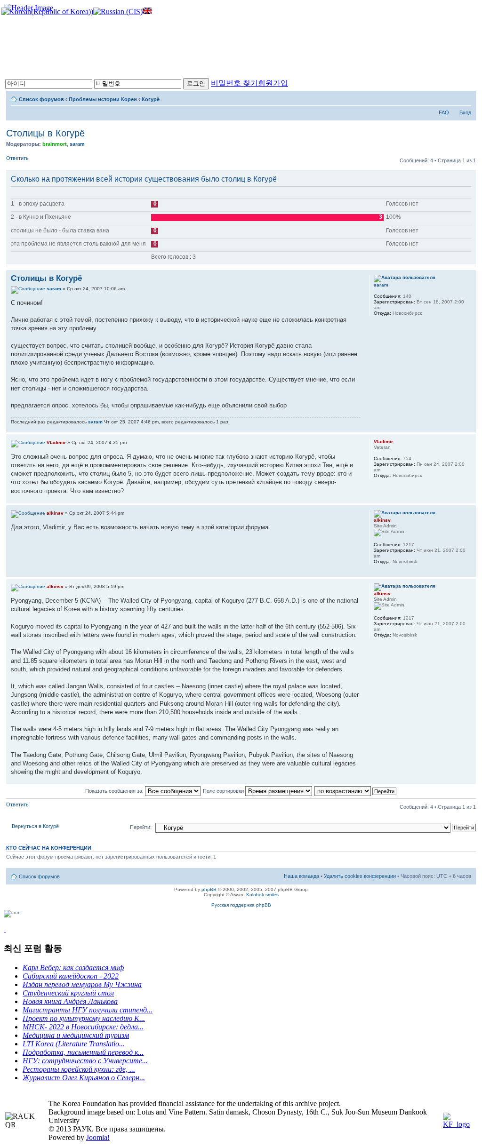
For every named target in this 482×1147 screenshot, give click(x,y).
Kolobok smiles (262, 894)
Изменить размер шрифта (464, 97)
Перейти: (141, 827)
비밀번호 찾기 (234, 83)
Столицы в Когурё (45, 133)
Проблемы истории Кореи (103, 99)
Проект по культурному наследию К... (84, 1018)
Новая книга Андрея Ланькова (70, 1001)
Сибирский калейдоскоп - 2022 (71, 976)
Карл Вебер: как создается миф (73, 968)
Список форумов (41, 99)
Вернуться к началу (468, 427)
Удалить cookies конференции (360, 876)
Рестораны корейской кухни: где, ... (79, 1069)
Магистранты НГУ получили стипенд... (88, 1010)
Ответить (17, 158)
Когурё (151, 99)
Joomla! (98, 1137)
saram (77, 144)
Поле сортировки (224, 791)
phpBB (209, 889)
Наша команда (301, 876)
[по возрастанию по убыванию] (355, 791)
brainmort (54, 144)
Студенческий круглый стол (68, 993)
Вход (465, 112)
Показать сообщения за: (115, 791)
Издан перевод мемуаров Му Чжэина (82, 984)
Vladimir (56, 442)
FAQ (444, 112)
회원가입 (273, 83)
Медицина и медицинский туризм (76, 1035)
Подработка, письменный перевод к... (83, 1052)
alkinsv (55, 513)
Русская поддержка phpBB (241, 905)
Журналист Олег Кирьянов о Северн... (84, 1078)
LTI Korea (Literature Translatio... (74, 1044)
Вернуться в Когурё (35, 826)
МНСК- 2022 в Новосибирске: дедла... (83, 1027)
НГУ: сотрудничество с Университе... (85, 1061)
